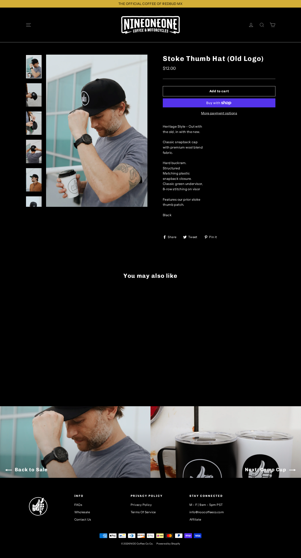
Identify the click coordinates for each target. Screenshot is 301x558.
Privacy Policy (141, 505)
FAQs (78, 505)
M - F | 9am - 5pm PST (206, 505)
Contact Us (82, 519)
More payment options (219, 113)
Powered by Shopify (168, 543)
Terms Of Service (143, 512)
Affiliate (195, 519)
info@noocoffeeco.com (206, 512)
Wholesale (82, 512)
